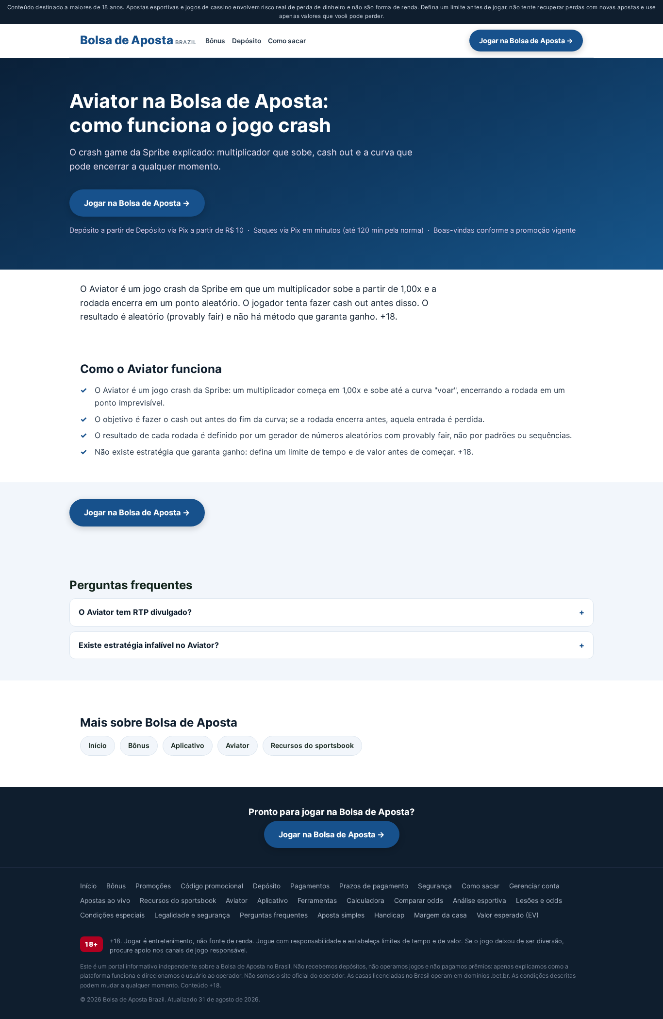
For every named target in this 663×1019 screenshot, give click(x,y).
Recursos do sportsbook (312, 745)
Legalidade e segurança (192, 915)
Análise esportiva (479, 900)
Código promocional (212, 886)
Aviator (237, 745)
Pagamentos (310, 886)
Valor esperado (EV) (508, 915)
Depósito (246, 40)
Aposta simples (341, 915)
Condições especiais (112, 915)
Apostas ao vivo (105, 900)
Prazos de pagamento (373, 886)
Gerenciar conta (534, 886)
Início (97, 745)
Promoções (153, 886)
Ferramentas (317, 900)
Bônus (215, 40)
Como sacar (287, 40)
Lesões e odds (539, 900)
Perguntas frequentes (274, 915)
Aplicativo (187, 745)
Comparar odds (418, 900)
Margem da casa (440, 915)
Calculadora (365, 900)
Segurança (435, 886)
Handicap (389, 915)
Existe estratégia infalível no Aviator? (149, 645)
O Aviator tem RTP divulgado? (135, 612)
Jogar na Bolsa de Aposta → (526, 40)
